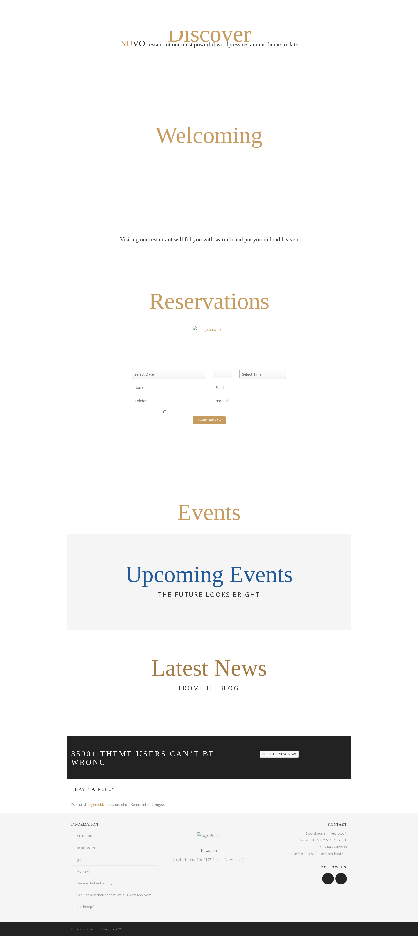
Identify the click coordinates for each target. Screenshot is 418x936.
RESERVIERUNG (209, 419)
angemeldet (96, 804)
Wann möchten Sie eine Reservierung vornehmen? (168, 364)
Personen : (222, 364)
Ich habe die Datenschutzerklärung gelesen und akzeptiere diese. (210, 412)
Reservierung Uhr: (263, 364)
